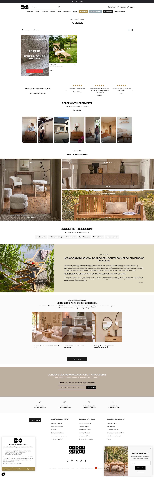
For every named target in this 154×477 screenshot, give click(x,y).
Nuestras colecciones (57, 426)
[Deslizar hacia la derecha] (131, 1)
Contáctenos (35, 420)
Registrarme (92, 387)
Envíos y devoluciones (85, 423)
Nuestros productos (56, 423)
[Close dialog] (151, 448)
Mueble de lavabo (71, 237)
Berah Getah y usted (56, 439)
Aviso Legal (53, 468)
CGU (77, 468)
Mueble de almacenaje (55, 237)
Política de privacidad (86, 468)
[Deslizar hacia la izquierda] (22, 1)
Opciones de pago (84, 426)
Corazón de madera (112, 430)
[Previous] (67, 90)
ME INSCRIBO (140, 468)
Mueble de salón (41, 237)
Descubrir (30, 217)
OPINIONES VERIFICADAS (37, 93)
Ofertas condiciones (84, 436)
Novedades (54, 430)
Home (71, 19)
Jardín (76, 19)
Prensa (109, 439)
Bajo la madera (111, 426)
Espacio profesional (84, 433)
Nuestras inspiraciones (57, 433)
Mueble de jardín (98, 237)
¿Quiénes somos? (112, 423)
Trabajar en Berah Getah (114, 436)
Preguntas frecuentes (85, 430)
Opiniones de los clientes (86, 439)
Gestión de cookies (63, 468)
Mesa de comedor (84, 237)
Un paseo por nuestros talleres (115, 433)
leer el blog (77, 359)
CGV (72, 468)
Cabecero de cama (112, 237)
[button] (45, 7)
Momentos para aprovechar (59, 436)
